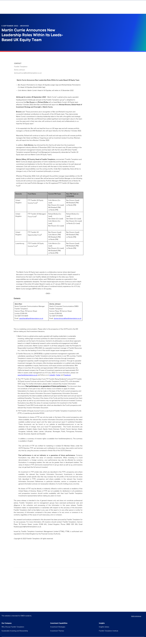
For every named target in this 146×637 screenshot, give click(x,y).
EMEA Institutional (136, 616)
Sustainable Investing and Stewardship (15, 631)
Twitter (58, 375)
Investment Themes (57, 631)
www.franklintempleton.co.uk (27, 375)
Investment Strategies (57, 627)
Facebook (67, 375)
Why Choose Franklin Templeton (13, 627)
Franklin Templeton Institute (108, 631)
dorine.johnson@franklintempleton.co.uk (67, 318)
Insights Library (104, 627)
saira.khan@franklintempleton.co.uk (31, 318)
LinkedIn (52, 375)
